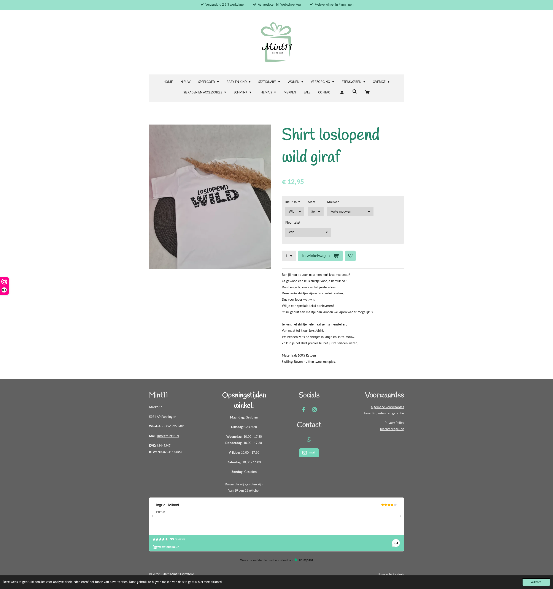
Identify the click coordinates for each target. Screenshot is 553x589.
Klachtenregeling (392, 429)
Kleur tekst (292, 222)
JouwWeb (398, 574)
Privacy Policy (394, 423)
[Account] (342, 92)
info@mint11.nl (168, 436)
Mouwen (333, 202)
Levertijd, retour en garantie (384, 413)
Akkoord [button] (536, 582)
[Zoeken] (354, 91)
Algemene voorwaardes (387, 407)
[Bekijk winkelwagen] (367, 92)
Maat (311, 202)
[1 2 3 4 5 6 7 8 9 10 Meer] (289, 256)
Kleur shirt (292, 202)
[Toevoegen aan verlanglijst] (350, 256)
